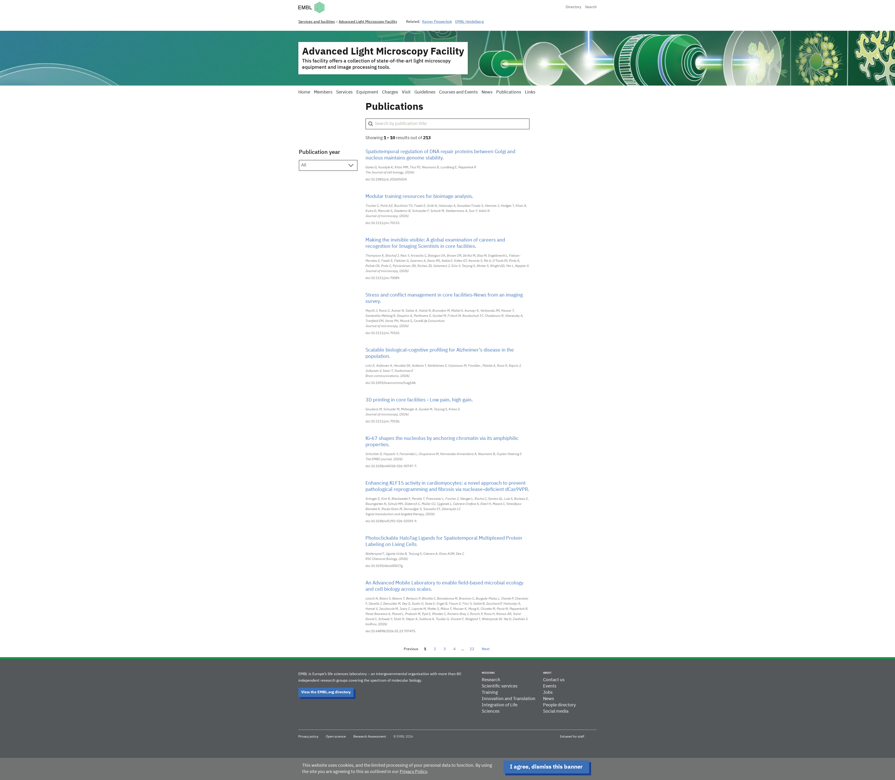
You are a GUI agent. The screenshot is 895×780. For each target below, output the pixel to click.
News (487, 92)
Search (591, 7)
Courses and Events (458, 92)
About (547, 673)
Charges (390, 92)
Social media (555, 711)
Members (323, 92)
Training (490, 692)
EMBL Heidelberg (469, 22)
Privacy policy (308, 736)
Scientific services (499, 686)
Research (491, 680)
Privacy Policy (413, 772)
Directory (573, 7)
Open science (336, 736)
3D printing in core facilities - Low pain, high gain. (419, 400)
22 (472, 649)
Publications (508, 92)
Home (304, 92)
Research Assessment (369, 736)
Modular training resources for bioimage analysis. (419, 196)
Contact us (554, 680)
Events (549, 686)
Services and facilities (316, 22)
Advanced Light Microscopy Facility (368, 22)
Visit (406, 92)
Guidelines (424, 92)
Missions (488, 673)
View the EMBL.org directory (326, 692)
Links (530, 92)
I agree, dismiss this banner (546, 767)
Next (486, 649)
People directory (559, 705)
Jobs (548, 692)
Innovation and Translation (508, 699)
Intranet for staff (572, 736)
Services (344, 92)
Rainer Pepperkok (437, 22)
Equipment (367, 92)
